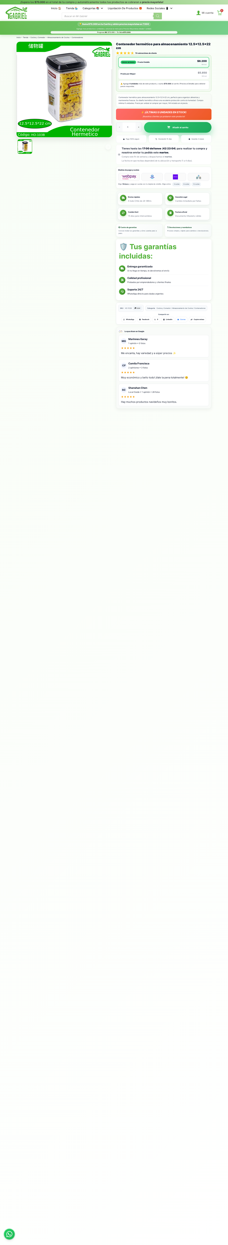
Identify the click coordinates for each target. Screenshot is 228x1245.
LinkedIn (169, 319)
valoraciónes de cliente (146, 53)
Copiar (138, 308)
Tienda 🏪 (72, 8)
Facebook (145, 319)
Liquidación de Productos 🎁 (125, 8)
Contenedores (77, 37)
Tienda (25, 37)
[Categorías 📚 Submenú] (102, 8)
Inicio (19, 37)
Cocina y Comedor (37, 37)
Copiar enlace (199, 319)
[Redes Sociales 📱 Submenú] (171, 8)
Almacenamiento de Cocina (58, 37)
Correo (183, 319)
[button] (177, 127)
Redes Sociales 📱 (158, 8)
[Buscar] (158, 16)
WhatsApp (130, 319)
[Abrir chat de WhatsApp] (9, 1234)
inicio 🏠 (56, 8)
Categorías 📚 (91, 8)
